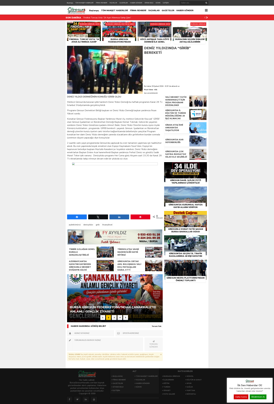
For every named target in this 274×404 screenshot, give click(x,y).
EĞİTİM (166, 383)
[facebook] (69, 399)
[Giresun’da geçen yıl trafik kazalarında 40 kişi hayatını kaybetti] (185, 238)
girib (98, 224)
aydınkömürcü (75, 224)
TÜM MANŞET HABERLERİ (84, 3)
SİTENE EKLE (149, 3)
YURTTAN (191, 390)
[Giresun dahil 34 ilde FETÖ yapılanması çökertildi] (185, 165)
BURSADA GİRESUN (171, 376)
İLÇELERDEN (168, 380)
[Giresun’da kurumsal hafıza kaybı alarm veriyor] (185, 190)
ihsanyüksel (107, 224)
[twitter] (77, 399)
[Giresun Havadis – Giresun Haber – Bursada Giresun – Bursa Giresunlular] (250, 382)
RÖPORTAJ (191, 394)
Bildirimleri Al (258, 396)
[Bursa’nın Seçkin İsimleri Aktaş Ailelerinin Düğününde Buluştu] (190, 25)
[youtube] (94, 399)
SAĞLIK (190, 387)
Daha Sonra (241, 396)
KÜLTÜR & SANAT (194, 380)
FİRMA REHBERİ (101, 3)
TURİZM (166, 387)
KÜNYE (158, 3)
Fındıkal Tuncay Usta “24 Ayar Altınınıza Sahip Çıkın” (107, 15)
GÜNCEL (190, 376)
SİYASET (167, 390)
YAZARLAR (113, 3)
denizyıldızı (88, 224)
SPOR (189, 383)
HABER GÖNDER (136, 3)
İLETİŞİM (166, 3)
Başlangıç (70, 3)
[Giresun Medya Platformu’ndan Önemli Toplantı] (185, 263)
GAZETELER (123, 3)
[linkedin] (85, 399)
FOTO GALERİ (169, 394)
